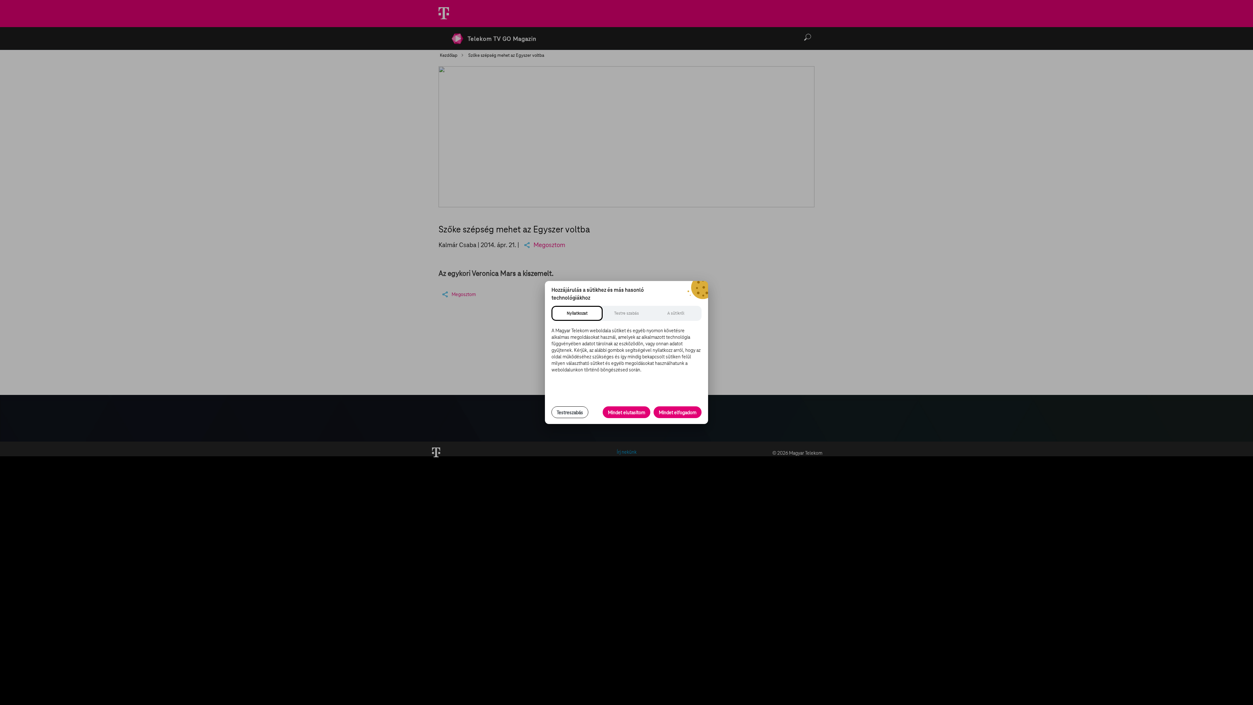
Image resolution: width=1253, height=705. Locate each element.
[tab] (577, 313)
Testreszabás (570, 412)
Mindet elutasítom (626, 412)
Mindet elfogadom (677, 412)
